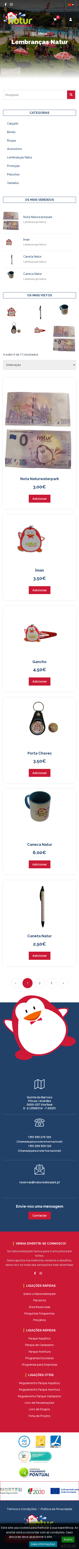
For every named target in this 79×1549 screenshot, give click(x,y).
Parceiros (39, 1300)
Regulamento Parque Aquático (39, 1383)
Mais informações (43, 1544)
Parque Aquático (39, 1338)
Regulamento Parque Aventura (39, 1389)
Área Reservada (39, 1307)
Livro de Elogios (39, 1409)
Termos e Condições (22, 1509)
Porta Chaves (40, 753)
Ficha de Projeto (39, 1416)
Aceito (68, 1539)
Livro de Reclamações (39, 1403)
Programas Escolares (39, 1358)
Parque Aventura (40, 1351)
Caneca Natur (32, 273)
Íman (26, 239)
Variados (13, 183)
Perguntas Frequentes (39, 1313)
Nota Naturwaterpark (37, 217)
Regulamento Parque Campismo (39, 1396)
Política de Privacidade (56, 1509)
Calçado (12, 123)
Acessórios (14, 148)
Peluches (13, 174)
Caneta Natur (32, 256)
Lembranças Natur (19, 157)
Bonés (11, 132)
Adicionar (39, 499)
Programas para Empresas (39, 1364)
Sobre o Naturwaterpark (39, 1294)
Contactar (39, 1215)
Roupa (11, 140)
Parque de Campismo (39, 1345)
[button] (39, 33)
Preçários (39, 1320)
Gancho (39, 662)
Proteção (13, 166)
